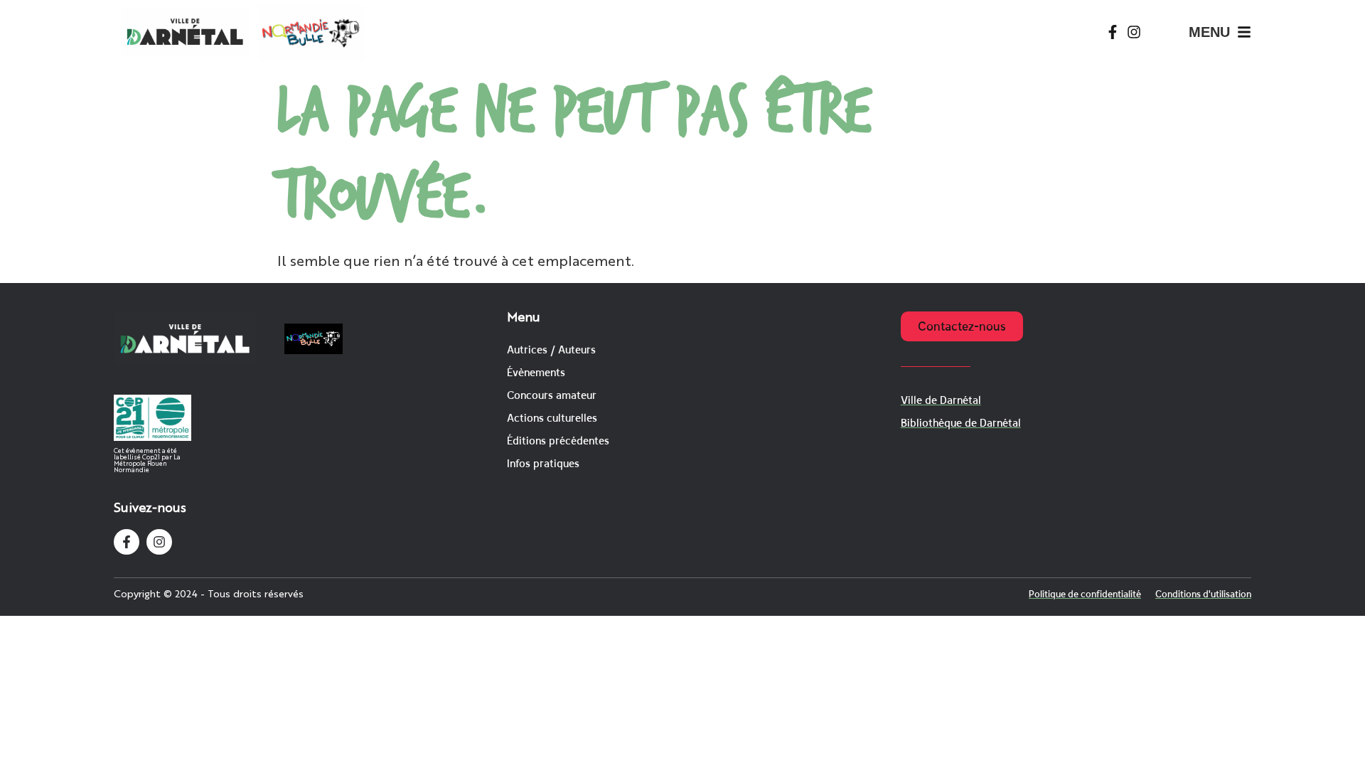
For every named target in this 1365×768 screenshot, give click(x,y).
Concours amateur (551, 395)
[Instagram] (1134, 32)
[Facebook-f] (1113, 32)
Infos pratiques (543, 463)
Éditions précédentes (558, 440)
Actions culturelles (552, 418)
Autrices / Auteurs (551, 349)
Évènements (536, 372)
